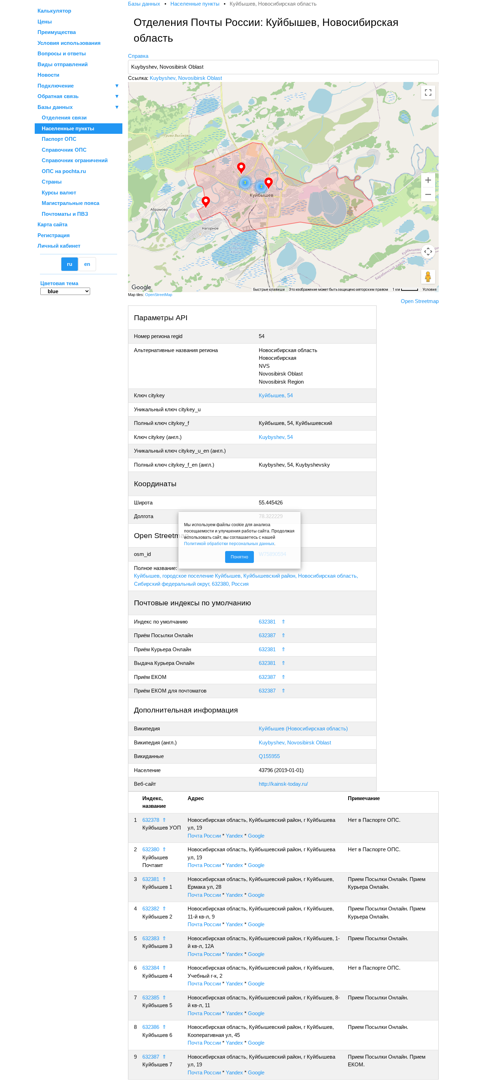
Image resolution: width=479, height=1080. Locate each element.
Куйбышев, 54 (276, 395)
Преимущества (57, 32)
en (87, 264)
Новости (48, 75)
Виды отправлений (63, 64)
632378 (150, 820)
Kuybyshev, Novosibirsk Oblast (186, 78)
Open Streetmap (420, 301)
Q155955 (269, 756)
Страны (50, 182)
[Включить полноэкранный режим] (428, 92)
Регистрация (54, 235)
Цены (45, 22)
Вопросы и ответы (62, 53)
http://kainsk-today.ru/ (283, 784)
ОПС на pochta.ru (62, 171)
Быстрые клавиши (269, 289)
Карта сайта (52, 224)
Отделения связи (62, 118)
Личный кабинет (59, 246)
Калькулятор (54, 11)
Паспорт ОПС (57, 139)
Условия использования (69, 43)
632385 (150, 997)
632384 (150, 968)
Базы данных (55, 107)
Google (256, 836)
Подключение (79, 86)
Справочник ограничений (73, 160)
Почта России (204, 836)
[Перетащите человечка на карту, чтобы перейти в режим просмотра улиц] (428, 277)
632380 (150, 849)
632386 (150, 1027)
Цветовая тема (59, 283)
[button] (205, 202)
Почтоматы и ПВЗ (63, 214)
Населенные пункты (66, 128)
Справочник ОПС (62, 150)
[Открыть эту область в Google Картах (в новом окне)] (141, 287)
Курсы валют (57, 192)
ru (69, 264)
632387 (267, 635)
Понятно (239, 557)
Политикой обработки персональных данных (229, 543)
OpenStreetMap (158, 295)
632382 (150, 909)
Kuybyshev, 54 (276, 437)
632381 (267, 622)
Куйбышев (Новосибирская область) (303, 728)
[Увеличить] (428, 180)
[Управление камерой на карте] (428, 252)
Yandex (234, 836)
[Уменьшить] (428, 194)
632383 (150, 938)
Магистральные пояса (68, 203)
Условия (430, 289)
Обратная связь (79, 96)
